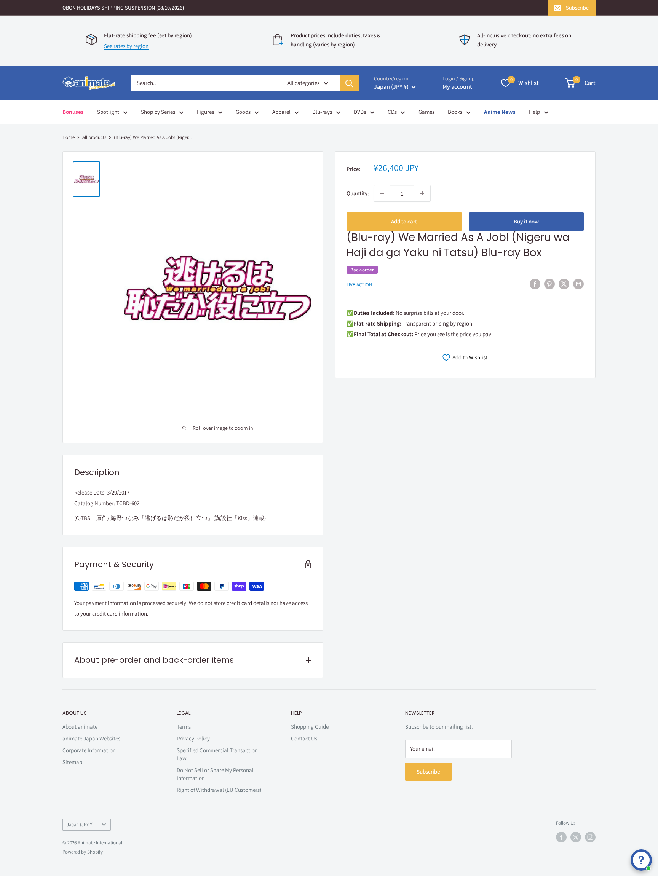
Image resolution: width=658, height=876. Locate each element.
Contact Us (304, 738)
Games (426, 111)
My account (457, 87)
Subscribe (577, 7)
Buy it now (526, 221)
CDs (392, 111)
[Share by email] (578, 283)
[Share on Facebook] (535, 283)
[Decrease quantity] (382, 193)
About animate (79, 726)
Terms (184, 726)
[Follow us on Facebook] (561, 837)
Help (534, 111)
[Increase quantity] (422, 193)
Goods (243, 111)
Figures (205, 111)
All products (94, 137)
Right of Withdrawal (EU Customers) (219, 789)
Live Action (359, 284)
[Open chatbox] (641, 860)
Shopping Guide (310, 726)
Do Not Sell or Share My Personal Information (215, 774)
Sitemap (72, 762)
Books (455, 111)
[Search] (349, 83)
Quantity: (358, 193)
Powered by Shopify (82, 852)
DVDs (360, 111)
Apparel (281, 111)
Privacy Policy (193, 738)
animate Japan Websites (91, 738)
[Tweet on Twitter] (564, 283)
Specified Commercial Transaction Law (217, 754)
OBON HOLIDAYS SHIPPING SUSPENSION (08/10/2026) (123, 7)
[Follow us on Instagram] (590, 837)
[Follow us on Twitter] (575, 837)
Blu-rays (322, 111)
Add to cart (404, 221)
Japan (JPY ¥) (80, 824)
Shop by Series (158, 111)
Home (68, 137)
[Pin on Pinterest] (549, 283)
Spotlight (108, 111)
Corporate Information (89, 750)
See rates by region (126, 45)
